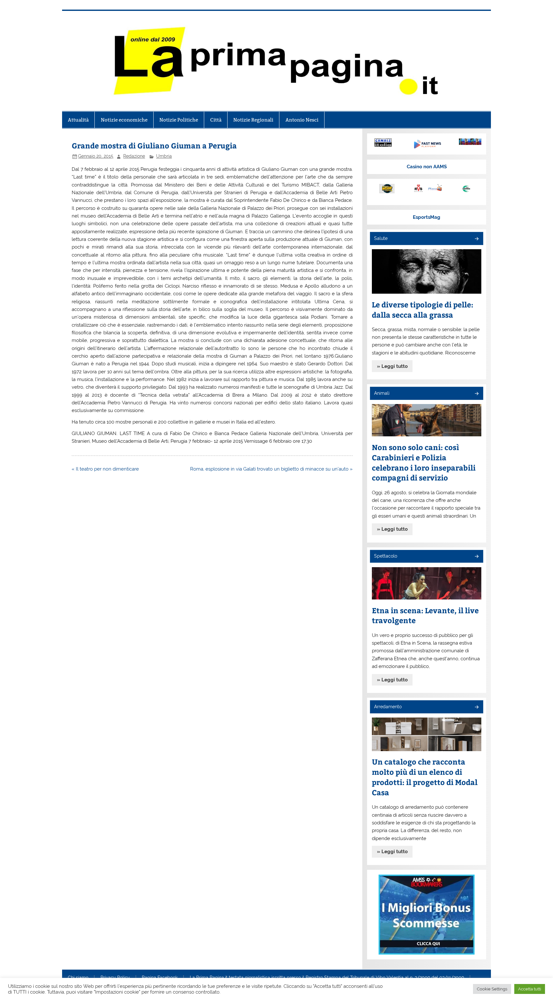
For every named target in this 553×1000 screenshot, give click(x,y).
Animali (381, 393)
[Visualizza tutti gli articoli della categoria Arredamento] (476, 707)
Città (215, 120)
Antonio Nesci (301, 120)
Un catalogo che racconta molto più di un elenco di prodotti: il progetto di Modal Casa (424, 777)
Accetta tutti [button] (529, 989)
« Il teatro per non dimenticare (105, 469)
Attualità (78, 120)
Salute (381, 238)
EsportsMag (426, 217)
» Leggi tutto (392, 366)
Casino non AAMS (427, 167)
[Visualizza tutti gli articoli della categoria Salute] (476, 239)
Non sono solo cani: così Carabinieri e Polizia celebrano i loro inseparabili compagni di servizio (424, 462)
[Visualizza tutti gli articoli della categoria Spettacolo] (476, 557)
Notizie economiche (124, 120)
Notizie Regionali (253, 120)
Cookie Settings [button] (492, 989)
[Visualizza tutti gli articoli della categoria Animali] (476, 394)
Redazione (134, 156)
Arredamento (388, 706)
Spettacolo (385, 556)
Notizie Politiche (178, 120)
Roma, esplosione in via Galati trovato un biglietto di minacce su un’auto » (271, 469)
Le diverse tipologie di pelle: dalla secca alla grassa (422, 309)
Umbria (164, 156)
